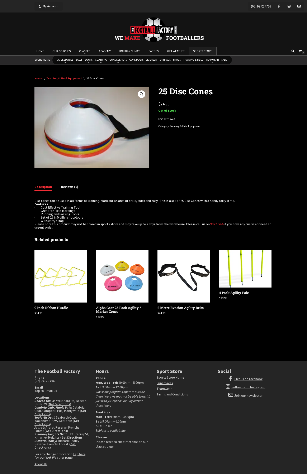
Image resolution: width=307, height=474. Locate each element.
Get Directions (59, 404)
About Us (40, 464)
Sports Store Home (170, 377)
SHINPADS (165, 59)
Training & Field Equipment (64, 78)
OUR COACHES (61, 51)
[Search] (292, 51)
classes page (105, 446)
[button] (141, 94)
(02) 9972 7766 (261, 6)
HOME (40, 51)
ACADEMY (105, 51)
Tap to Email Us (45, 391)
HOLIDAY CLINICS (129, 51)
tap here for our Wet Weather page (59, 455)
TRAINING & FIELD (193, 59)
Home (38, 78)
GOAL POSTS (136, 59)
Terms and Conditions (172, 394)
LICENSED (151, 59)
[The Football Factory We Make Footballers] (153, 29)
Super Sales (165, 383)
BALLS (79, 59)
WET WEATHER (176, 51)
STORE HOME (42, 59)
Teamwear (164, 388)
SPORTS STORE (202, 51)
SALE (224, 59)
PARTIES (154, 51)
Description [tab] (43, 187)
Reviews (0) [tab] (69, 187)
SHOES (177, 59)
